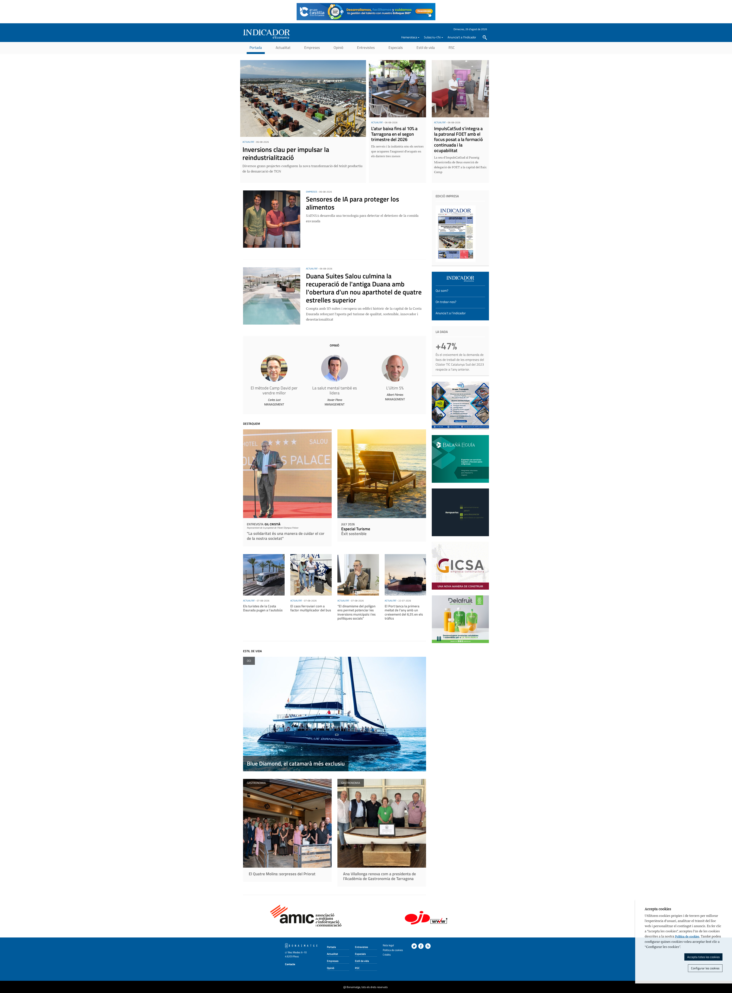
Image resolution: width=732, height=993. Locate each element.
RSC (452, 47)
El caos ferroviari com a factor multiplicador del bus (310, 608)
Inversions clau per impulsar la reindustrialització (285, 153)
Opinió (338, 47)
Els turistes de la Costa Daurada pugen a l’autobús (263, 608)
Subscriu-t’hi (432, 37)
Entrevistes (366, 47)
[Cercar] (485, 37)
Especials (395, 47)
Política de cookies (687, 936)
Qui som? (442, 290)
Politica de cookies (393, 950)
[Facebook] (421, 946)
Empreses (312, 47)
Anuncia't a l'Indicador (462, 37)
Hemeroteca (409, 37)
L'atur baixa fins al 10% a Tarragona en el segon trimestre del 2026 (394, 134)
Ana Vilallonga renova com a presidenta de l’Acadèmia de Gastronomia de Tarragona (379, 876)
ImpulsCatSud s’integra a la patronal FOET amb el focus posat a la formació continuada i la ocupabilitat (458, 139)
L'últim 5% (395, 388)
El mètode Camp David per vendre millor (274, 390)
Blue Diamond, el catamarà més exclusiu (296, 763)
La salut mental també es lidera (334, 390)
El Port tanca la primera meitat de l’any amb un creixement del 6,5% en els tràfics (404, 612)
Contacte (290, 964)
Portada (256, 47)
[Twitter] (414, 946)
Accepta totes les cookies (703, 957)
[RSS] (428, 946)
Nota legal (388, 945)
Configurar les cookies (705, 968)
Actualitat (283, 47)
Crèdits (387, 955)
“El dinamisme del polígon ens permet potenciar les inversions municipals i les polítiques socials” (356, 612)
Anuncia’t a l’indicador (451, 313)
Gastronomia (256, 783)
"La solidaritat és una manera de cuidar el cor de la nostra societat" (285, 535)
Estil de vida (426, 47)
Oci (249, 661)
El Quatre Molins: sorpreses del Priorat (282, 874)
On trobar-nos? (446, 301)
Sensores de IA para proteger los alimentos (352, 203)
